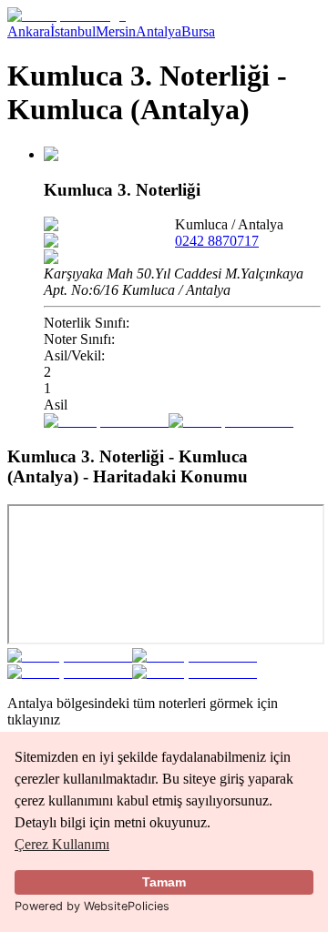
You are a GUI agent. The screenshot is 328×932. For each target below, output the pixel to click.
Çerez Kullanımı (62, 844)
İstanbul (73, 31)
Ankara (28, 31)
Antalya (158, 31)
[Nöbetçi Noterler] (66, 15)
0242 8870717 (217, 240)
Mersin (116, 31)
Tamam (164, 882)
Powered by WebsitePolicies (92, 906)
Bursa (198, 31)
